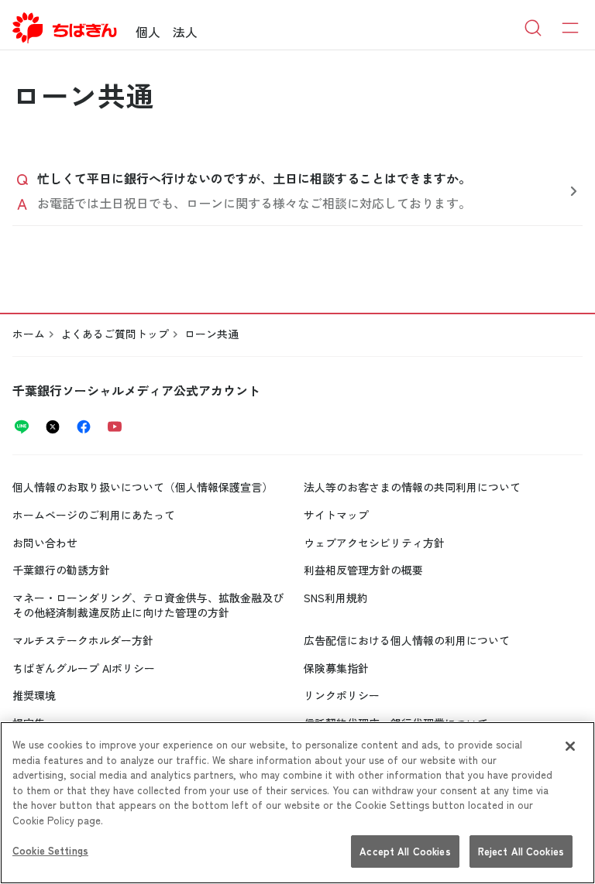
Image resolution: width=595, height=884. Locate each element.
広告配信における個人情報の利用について (407, 640)
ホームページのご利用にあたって (93, 515)
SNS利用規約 (336, 597)
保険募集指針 (336, 668)
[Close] (570, 746)
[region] (297, 802)
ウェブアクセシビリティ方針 (374, 542)
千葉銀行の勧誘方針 (61, 569)
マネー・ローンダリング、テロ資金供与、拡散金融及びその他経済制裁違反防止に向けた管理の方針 (148, 605)
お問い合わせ (44, 542)
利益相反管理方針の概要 (363, 569)
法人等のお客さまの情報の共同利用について (412, 487)
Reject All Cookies (521, 851)
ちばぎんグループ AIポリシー (83, 668)
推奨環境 (34, 695)
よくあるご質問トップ (114, 333)
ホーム (28, 333)
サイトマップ (336, 515)
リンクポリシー (342, 695)
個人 (148, 31)
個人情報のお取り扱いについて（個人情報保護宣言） (142, 487)
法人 (185, 31)
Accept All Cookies (404, 851)
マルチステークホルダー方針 (82, 640)
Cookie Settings (50, 850)
